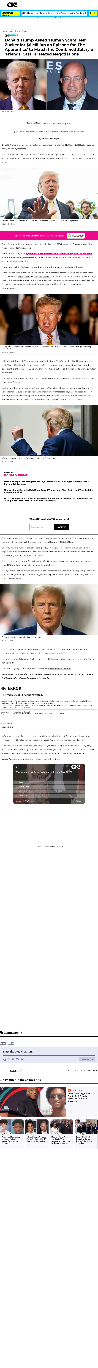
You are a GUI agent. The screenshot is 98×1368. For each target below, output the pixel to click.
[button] (5, 5)
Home (4, 31)
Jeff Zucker (80, 145)
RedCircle (11, 723)
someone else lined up (59, 668)
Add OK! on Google (50, 138)
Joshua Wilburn (34, 123)
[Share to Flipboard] (58, 132)
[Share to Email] (77, 132)
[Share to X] (41, 132)
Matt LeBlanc (66, 542)
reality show (24, 276)
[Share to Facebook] (25, 132)
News (11, 31)
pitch (32, 378)
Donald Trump (21, 31)
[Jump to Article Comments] (13, 132)
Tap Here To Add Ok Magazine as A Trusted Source (38, 236)
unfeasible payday (63, 392)
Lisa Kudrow (51, 542)
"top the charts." (42, 276)
